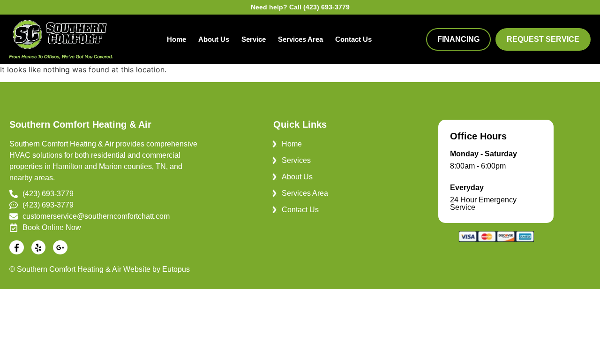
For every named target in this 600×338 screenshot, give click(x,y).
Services (296, 160)
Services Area (300, 39)
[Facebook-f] (16, 247)
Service (253, 39)
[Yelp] (38, 247)
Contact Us (353, 39)
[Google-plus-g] (60, 247)
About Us (213, 39)
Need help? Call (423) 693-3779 (300, 7)
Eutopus (176, 269)
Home (176, 39)
